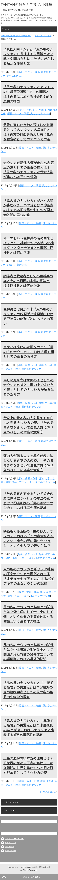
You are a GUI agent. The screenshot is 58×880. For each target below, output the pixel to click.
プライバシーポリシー (14, 839)
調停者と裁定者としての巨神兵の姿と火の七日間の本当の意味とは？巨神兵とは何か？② (28, 280)
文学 (35, 109)
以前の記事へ (47, 792)
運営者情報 (9, 847)
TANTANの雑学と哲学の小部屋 (26, 4)
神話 (42, 592)
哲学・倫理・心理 (27, 365)
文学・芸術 (25, 109)
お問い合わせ (10, 851)
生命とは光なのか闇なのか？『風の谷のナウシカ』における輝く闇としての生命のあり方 (28, 351)
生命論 (48, 365)
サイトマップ (10, 843)
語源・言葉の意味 (17, 264)
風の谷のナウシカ (40, 113)
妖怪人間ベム (14, 75)
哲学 (41, 365)
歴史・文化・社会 (29, 592)
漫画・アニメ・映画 (29, 72)
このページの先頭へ (31, 877)
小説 (41, 109)
